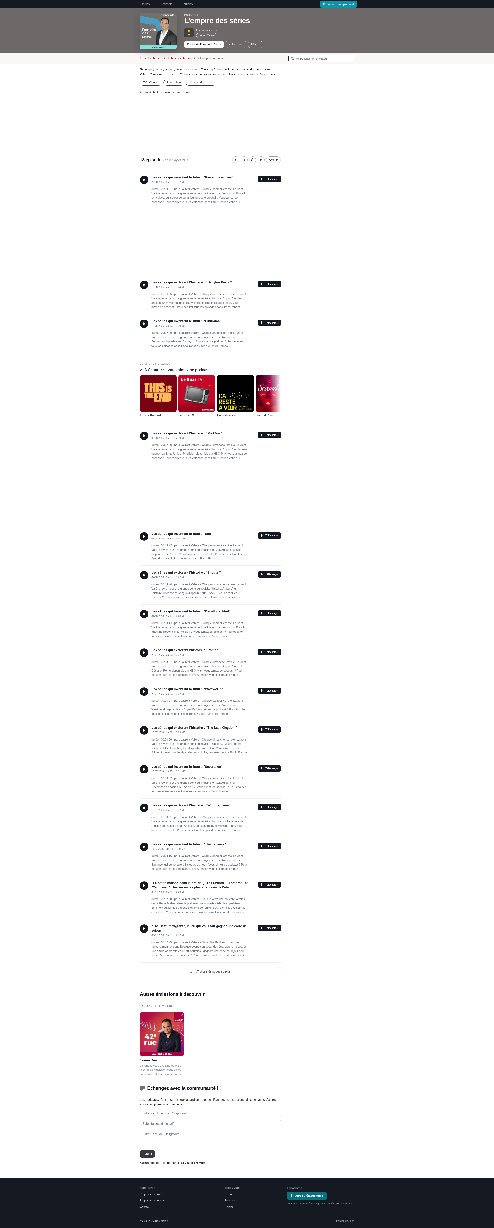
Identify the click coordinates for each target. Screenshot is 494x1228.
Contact (144, 1206)
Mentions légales (345, 1221)
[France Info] (189, 32)
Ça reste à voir (227, 415)
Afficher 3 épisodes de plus (212, 971)
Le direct (237, 44)
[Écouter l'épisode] (144, 180)
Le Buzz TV (186, 415)
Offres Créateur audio (309, 1195)
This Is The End (150, 415)
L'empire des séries (201, 82)
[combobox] (321, 58)
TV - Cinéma (151, 82)
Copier (273, 159)
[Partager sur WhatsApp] (252, 159)
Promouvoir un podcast (338, 4)
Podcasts (167, 4)
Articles (188, 4)
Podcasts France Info (202, 44)
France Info (159, 58)
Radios (145, 4)
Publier (147, 1153)
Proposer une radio (151, 1194)
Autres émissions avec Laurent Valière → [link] (167, 92)
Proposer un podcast (152, 1200)
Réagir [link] (255, 44)
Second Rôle (264, 415)
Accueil (144, 58)
